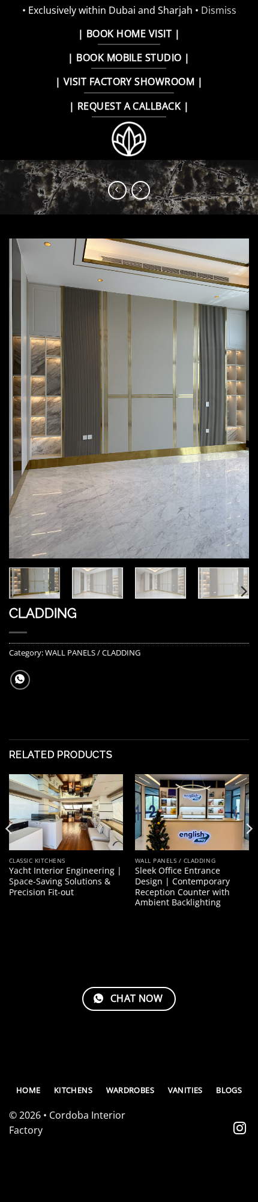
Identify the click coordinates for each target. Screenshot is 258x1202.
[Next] (229, 399)
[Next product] (117, 190)
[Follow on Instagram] (239, 1129)
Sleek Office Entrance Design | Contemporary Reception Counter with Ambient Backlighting (182, 886)
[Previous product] (140, 190)
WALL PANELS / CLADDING (92, 652)
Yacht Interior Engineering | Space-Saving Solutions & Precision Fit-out (65, 881)
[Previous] (29, 399)
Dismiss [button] (218, 10)
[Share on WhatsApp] (20, 680)
